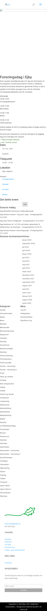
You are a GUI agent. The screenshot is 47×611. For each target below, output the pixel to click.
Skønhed (3, 440)
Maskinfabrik (5, 412)
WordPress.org (26, 320)
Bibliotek (3, 324)
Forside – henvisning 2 (8, 370)
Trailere (2, 478)
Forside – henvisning (7, 366)
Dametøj (3, 341)
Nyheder (3, 422)
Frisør (2, 373)
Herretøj (3, 380)
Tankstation (4, 464)
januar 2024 (26, 254)
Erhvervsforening (6, 356)
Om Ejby (8, 544)
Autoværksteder (6, 313)
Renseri (3, 433)
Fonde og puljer (6, 363)
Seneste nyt (4, 436)
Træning (3, 475)
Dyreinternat (4, 345)
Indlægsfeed (25, 313)
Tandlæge (4, 461)
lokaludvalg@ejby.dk (12, 524)
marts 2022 (26, 271)
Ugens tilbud (5, 486)
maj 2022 (25, 265)
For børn (5, 189)
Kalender (8, 542)
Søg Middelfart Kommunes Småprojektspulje (16, 211)
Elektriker (3, 352)
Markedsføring (5, 408)
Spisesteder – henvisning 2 (10, 454)
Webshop (3, 496)
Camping (3, 338)
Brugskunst (4, 334)
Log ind (23, 310)
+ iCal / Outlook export (8, 142)
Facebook (8, 563)
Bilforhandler (4, 327)
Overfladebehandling (8, 426)
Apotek (2, 310)
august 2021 (27, 286)
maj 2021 (25, 289)
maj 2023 (25, 261)
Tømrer (2, 471)
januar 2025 (26, 240)
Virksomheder (5, 493)
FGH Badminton (6, 359)
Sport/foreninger (6, 457)
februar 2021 (27, 296)
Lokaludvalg (4, 401)
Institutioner (4, 398)
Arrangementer (8, 179)
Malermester (4, 405)
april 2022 (26, 268)
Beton (2, 320)
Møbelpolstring (5, 415)
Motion (5, 194)
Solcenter (3, 443)
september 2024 (28, 243)
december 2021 (28, 275)
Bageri (2, 317)
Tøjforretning (4, 468)
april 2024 (26, 250)
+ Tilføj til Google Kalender (10, 140)
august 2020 (27, 300)
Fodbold (5, 184)
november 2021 (28, 279)
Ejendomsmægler (6, 348)
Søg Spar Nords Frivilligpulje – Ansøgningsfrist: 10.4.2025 (22, 221)
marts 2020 (26, 303)
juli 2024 (25, 247)
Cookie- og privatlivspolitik (15, 550)
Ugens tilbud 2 (5, 489)
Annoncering (9, 547)
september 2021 (28, 282)
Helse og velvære (6, 377)
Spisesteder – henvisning (9, 450)
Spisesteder (4, 447)
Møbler (2, 419)
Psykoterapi (4, 429)
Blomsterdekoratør (7, 331)
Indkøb (2, 387)
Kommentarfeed (26, 317)
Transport (3, 482)
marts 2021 (26, 293)
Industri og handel (7, 394)
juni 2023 (25, 257)
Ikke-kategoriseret (7, 384)
